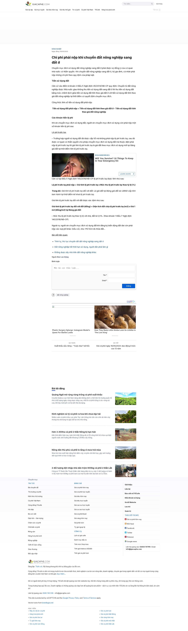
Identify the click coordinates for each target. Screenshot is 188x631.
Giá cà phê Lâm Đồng (37, 624)
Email (104, 280)
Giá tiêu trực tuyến (81, 501)
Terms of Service (89, 598)
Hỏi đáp (31, 509)
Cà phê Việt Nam (87, 10)
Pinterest (130, 537)
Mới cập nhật (32, 553)
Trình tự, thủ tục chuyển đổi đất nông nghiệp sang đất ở (79, 241)
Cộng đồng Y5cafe (35, 505)
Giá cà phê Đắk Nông (108, 614)
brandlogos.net (47, 603)
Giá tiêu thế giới (65, 10)
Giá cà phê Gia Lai (36, 617)
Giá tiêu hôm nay (52, 10)
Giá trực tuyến (39, 10)
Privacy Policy (74, 598)
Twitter (129, 533)
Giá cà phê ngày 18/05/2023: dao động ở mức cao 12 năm (116, 347)
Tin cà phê (76, 10)
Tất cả (155, 10)
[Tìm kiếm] (151, 4)
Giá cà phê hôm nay (81, 487)
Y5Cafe (97, 10)
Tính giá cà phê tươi (81, 553)
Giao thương (32, 549)
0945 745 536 (48, 593)
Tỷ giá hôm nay (35, 621)
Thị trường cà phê (34, 492)
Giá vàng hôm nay (80, 518)
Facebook (130, 528)
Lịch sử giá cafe (80, 535)
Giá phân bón (79, 523)
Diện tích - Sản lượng (35, 518)
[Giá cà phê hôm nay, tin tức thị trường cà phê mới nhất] (37, 3)
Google (65, 598)
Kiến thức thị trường (35, 496)
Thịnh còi (38, 566)
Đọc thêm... (61, 574)
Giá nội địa (29, 10)
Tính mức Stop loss (81, 544)
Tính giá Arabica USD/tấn (83, 549)
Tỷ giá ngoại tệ (79, 527)
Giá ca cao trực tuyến (82, 509)
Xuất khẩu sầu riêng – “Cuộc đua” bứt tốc (72, 346)
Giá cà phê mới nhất (108, 621)
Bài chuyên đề (33, 487)
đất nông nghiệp (62, 295)
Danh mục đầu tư (80, 540)
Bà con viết (32, 514)
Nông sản (31, 531)
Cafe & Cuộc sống (34, 545)
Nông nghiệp (56, 49)
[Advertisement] (94, 29)
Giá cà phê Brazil (80, 514)
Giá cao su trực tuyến (82, 505)
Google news (132, 541)
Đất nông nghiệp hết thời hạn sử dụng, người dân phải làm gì (81, 247)
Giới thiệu (159, 4)
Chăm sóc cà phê (34, 523)
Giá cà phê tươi (106, 611)
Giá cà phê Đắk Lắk (107, 624)
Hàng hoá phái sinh (108, 10)
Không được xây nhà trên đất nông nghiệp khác (75, 252)
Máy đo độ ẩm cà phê (37, 611)
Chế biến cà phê (34, 527)
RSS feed (130, 524)
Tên (105, 275)
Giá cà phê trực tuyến (82, 492)
